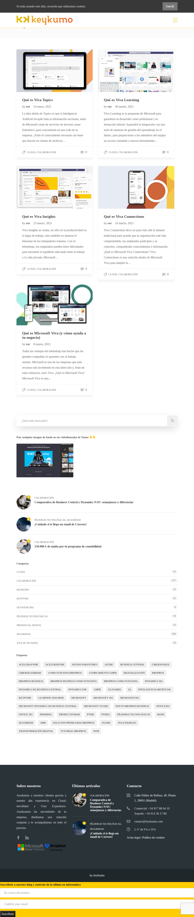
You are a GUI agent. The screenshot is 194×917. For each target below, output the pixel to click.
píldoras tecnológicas (133, 714)
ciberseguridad (30, 672)
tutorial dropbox (73, 731)
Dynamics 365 (154, 681)
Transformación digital (36, 731)
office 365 (26, 714)
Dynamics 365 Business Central (40, 689)
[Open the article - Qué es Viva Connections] (117, 187)
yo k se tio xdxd (27, 643)
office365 (163, 706)
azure (109, 664)
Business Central (132, 664)
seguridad (26, 722)
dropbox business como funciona (73, 681)
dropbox (158, 672)
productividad (69, 714)
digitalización (134, 672)
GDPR (97, 689)
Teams (106, 722)
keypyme (25, 697)
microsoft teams (96, 706)
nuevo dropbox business (132, 706)
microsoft (78, 697)
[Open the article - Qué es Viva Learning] (117, 70)
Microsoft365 (129, 697)
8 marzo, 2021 (42, 344)
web (96, 731)
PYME (90, 714)
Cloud (31, 152)
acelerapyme (55, 664)
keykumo (23, 589)
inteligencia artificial (154, 689)
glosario (114, 689)
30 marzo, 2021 (124, 106)
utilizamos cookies (74, 6)
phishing (46, 714)
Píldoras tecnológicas (49, 520)
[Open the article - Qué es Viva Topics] (35, 70)
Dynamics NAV (77, 689)
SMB (43, 722)
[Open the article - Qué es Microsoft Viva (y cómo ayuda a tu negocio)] (35, 304)
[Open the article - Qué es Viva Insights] (35, 187)
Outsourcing (25, 607)
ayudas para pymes (84, 664)
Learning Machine (51, 697)
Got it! (170, 6)
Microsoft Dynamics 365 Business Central (48, 706)
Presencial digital (29, 625)
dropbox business (31, 681)
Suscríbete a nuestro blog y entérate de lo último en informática (40, 884)
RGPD (160, 714)
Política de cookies (153, 837)
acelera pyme (28, 664)
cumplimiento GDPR (103, 672)
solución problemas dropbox (74, 722)
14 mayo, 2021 (42, 106)
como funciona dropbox (65, 672)
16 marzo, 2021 (124, 223)
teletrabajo (127, 722)
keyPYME (22, 598)
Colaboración (46, 152)
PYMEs (105, 714)
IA (129, 689)
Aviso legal (133, 837)
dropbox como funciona (121, 681)
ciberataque (161, 664)
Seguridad (74, 520)
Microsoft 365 (103, 697)
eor (28, 106)
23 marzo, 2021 (42, 223)
